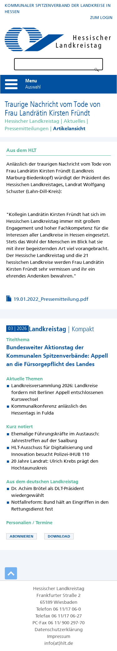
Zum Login (101, 17)
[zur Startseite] (58, 38)
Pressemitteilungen (27, 128)
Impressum (58, 636)
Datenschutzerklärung (59, 629)
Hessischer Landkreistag (32, 121)
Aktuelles (74, 121)
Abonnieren (21, 536)
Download (59, 536)
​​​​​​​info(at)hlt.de (58, 643)
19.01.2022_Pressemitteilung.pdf (50, 299)
